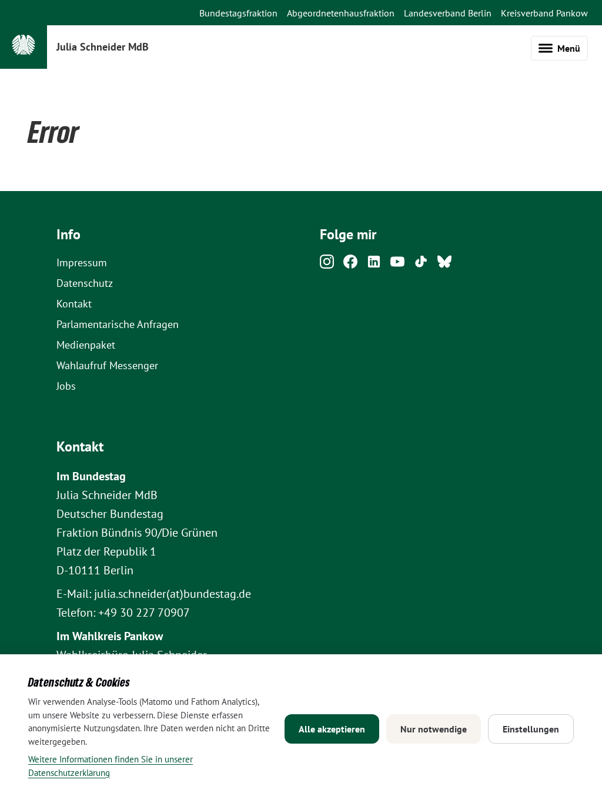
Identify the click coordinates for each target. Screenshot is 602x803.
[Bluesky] (444, 265)
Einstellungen (531, 729)
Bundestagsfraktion (238, 13)
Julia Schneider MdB (102, 46)
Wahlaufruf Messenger (107, 365)
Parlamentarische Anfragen (117, 324)
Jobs (66, 386)
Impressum (81, 262)
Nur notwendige (433, 729)
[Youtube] (397, 265)
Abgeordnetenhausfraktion (340, 13)
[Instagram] (327, 265)
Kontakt (74, 303)
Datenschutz (84, 283)
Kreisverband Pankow (544, 13)
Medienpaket (85, 345)
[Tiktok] (421, 265)
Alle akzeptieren (332, 729)
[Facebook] (350, 265)
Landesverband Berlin (447, 13)
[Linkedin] (374, 265)
